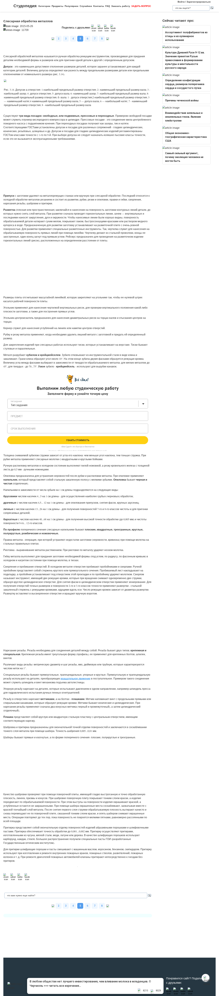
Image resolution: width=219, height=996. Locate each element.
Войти (181, 1)
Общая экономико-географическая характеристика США (186, 137)
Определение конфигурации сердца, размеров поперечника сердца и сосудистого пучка (184, 84)
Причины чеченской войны (182, 100)
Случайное (86, 6)
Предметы (57, 6)
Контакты (98, 6)
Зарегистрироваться (199, 1)
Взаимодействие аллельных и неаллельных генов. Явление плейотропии (183, 116)
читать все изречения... (65, 985)
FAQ (107, 6)
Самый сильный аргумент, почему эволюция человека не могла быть (184, 157)
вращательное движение (75, 678)
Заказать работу (120, 6)
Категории (44, 6)
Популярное (71, 6)
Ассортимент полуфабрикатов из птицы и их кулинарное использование (186, 36)
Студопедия (25, 6)
